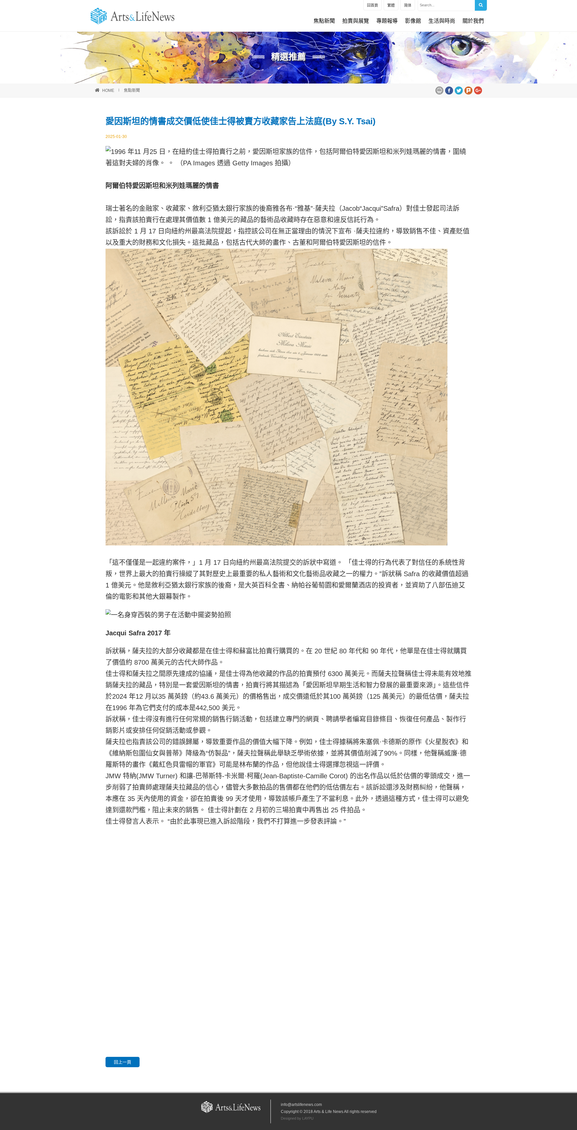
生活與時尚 (441, 21)
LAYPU (308, 1118)
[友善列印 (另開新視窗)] (439, 90)
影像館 (413, 21)
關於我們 (473, 21)
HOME (108, 90)
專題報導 (387, 21)
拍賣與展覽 (355, 21)
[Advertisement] (288, 902)
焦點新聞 (324, 21)
